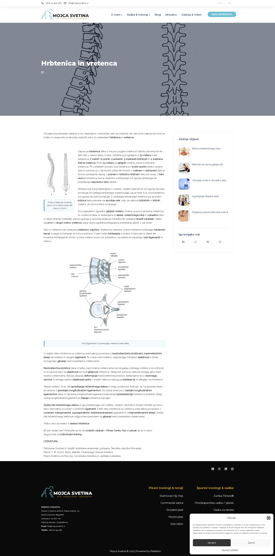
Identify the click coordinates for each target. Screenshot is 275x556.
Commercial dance (172, 502)
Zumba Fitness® (224, 495)
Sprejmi (212, 542)
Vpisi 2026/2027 (222, 14)
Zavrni (251, 542)
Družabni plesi (174, 509)
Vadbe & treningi (137, 14)
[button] (268, 518)
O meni (115, 14)
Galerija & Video (191, 14)
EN (229, 3)
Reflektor (156, 551)
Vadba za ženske (224, 509)
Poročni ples (176, 516)
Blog (158, 14)
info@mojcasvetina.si (56, 526)
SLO (220, 3)
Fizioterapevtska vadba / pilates (214, 502)
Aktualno (171, 14)
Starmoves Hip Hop (171, 495)
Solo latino (176, 523)
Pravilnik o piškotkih (230, 550)
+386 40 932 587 (55, 530)
